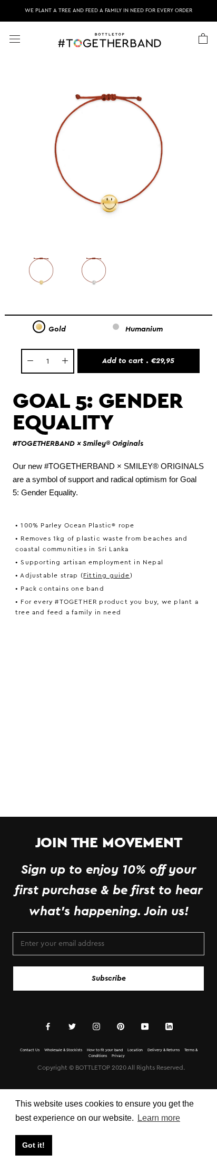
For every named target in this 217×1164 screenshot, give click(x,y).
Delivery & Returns (163, 1050)
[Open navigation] (14, 39)
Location (135, 1050)
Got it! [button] (33, 1145)
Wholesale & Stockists (63, 1050)
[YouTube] (145, 1027)
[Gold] (39, 327)
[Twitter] (72, 1027)
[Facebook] (48, 1027)
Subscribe (109, 978)
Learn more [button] (158, 1117)
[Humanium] (116, 327)
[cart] (203, 39)
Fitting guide (106, 575)
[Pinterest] (120, 1027)
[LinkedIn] (169, 1027)
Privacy (118, 1056)
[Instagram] (96, 1027)
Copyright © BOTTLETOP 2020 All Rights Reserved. (111, 1067)
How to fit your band (105, 1050)
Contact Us (30, 1050)
